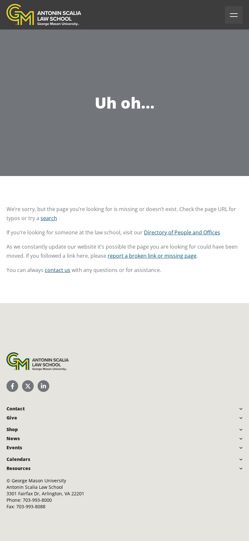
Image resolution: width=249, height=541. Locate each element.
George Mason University (39, 480)
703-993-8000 (37, 500)
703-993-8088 (30, 506)
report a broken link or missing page (152, 255)
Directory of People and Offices (182, 232)
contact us (57, 270)
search (49, 218)
